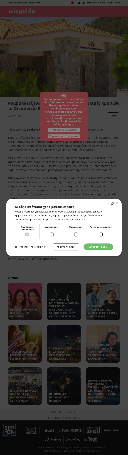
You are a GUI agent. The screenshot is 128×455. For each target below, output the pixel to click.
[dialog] (64, 227)
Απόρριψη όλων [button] (66, 246)
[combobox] (112, 203)
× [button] (116, 203)
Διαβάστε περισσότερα (74, 219)
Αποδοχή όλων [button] (98, 246)
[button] (31, 247)
